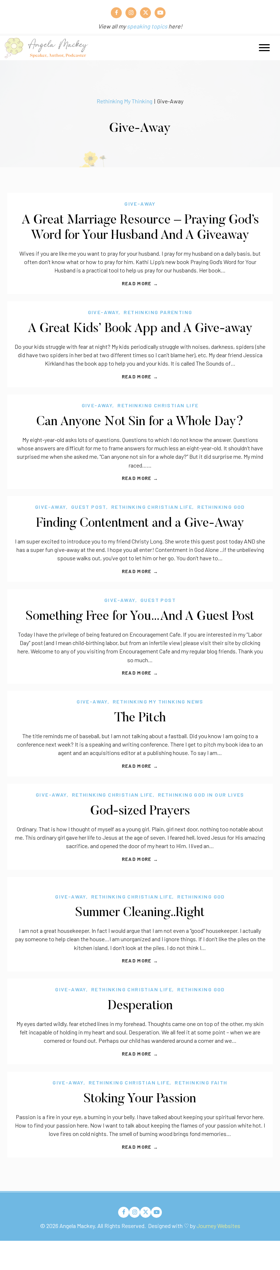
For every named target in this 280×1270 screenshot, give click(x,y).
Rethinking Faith (201, 1082)
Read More (140, 283)
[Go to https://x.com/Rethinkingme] (145, 12)
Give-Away (140, 204)
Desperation (140, 1006)
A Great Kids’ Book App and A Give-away (140, 329)
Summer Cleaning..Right (140, 913)
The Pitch (140, 718)
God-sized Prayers (140, 811)
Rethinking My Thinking (124, 101)
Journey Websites (218, 1225)
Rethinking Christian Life (157, 405)
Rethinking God (221, 507)
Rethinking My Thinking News (158, 701)
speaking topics (147, 26)
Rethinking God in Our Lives (201, 795)
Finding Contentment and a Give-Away (140, 523)
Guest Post (88, 507)
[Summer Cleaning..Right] (140, 881)
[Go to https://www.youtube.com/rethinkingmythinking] (160, 12)
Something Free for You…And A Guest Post (140, 616)
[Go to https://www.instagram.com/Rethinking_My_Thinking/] (130, 12)
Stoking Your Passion (140, 1099)
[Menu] (264, 48)
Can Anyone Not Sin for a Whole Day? (140, 422)
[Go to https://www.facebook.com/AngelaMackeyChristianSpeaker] (116, 12)
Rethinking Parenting (158, 312)
